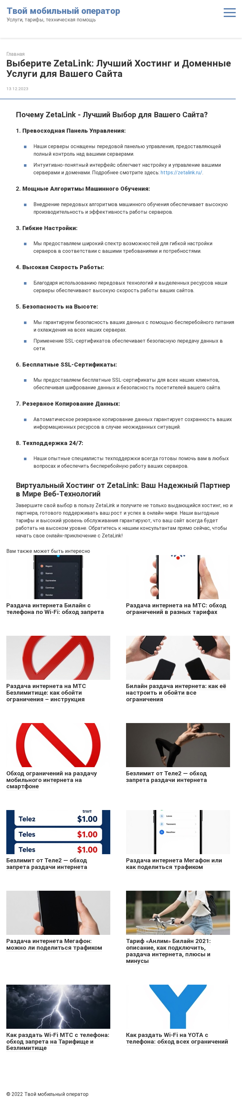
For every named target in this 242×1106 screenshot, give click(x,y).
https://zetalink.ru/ (181, 173)
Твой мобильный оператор (63, 11)
